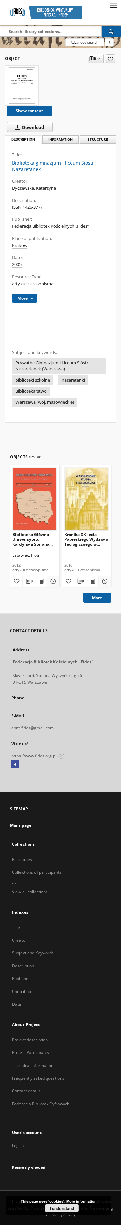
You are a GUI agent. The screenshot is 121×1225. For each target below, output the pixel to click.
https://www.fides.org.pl (34, 756)
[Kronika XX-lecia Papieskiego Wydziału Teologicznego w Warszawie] (87, 499)
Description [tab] (23, 139)
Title (16, 927)
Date (16, 1004)
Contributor (23, 991)
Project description (30, 1040)
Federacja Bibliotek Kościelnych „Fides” (50, 226)
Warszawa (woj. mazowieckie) (44, 402)
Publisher (21, 978)
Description (23, 966)
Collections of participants (37, 872)
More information (81, 1201)
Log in (18, 1145)
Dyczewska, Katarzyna (34, 188)
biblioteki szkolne (32, 380)
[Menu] (113, 5)
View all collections (30, 892)
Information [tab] (60, 139)
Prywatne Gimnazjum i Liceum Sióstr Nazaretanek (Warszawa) (51, 366)
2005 (17, 264)
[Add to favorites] (110, 58)
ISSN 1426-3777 (27, 207)
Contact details (26, 1091)
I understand (62, 1208)
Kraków (19, 245)
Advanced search (84, 42)
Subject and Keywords (33, 953)
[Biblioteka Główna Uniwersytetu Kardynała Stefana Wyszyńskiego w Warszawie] (35, 499)
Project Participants (30, 1052)
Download (32, 127)
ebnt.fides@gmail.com (32, 728)
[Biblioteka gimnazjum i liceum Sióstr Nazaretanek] (22, 85)
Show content (29, 111)
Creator (19, 940)
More (97, 598)
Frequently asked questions (38, 1078)
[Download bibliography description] (29, 581)
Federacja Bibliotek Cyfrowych (40, 1104)
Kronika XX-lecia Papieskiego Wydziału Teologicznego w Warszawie (86, 539)
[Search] (111, 31)
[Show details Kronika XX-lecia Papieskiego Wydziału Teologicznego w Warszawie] (104, 581)
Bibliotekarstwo (31, 391)
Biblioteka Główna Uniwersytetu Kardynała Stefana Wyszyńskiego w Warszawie (30, 539)
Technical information (33, 1065)
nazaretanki (73, 380)
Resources (22, 859)
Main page (20, 825)
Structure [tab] (98, 139)
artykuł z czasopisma (32, 284)
